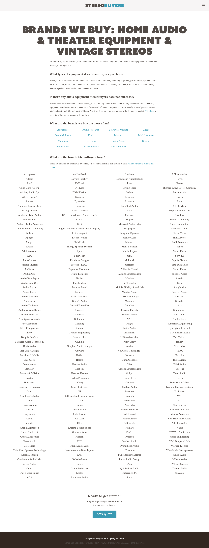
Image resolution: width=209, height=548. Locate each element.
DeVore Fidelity (90, 146)
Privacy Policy (92, 543)
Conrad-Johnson (63, 135)
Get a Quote (104, 514)
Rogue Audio (118, 141)
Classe (146, 129)
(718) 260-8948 (117, 538)
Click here (149, 111)
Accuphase (63, 129)
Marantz (118, 135)
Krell (90, 135)
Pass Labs (91, 141)
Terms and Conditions (74, 543)
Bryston (146, 141)
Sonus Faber (63, 146)
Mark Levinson (146, 135)
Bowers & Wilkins (118, 129)
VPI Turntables (118, 146)
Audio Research (90, 129)
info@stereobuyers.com (97, 538)
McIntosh (63, 141)
